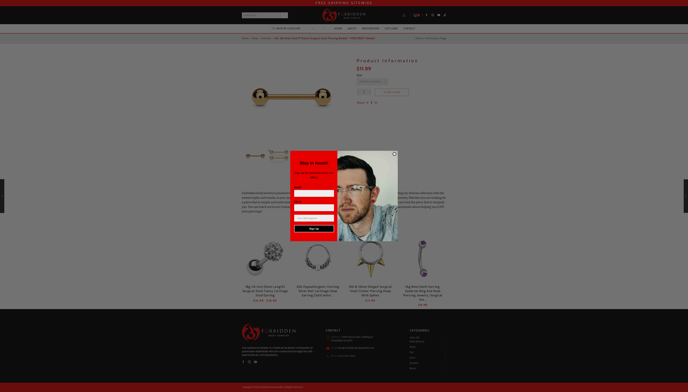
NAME (298, 187)
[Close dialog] (394, 154)
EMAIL (298, 201)
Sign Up (314, 228)
